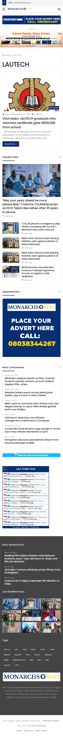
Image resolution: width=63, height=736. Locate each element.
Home (7, 55)
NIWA (6, 660)
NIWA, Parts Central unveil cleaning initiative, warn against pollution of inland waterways (40, 241)
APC (16, 649)
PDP (17, 665)
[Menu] (3, 10)
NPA (31, 660)
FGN (24, 649)
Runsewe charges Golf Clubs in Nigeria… (23, 491)
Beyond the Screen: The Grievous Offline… (23, 507)
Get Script (16, 527)
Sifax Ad (31, 29)
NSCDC (7, 665)
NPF (39, 660)
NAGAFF (18, 655)
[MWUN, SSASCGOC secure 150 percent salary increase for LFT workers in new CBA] (31, 627)
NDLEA (37, 655)
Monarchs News (51, 720)
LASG (51, 649)
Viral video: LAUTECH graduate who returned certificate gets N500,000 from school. (29, 122)
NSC (47, 660)
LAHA (42, 649)
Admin (7, 114)
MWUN (7, 655)
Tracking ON (34, 527)
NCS (28, 655)
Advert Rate (41, 730)
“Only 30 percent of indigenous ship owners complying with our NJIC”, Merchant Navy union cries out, (41, 226)
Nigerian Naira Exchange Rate (32, 455)
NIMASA (48, 655)
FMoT (33, 649)
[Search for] (59, 10)
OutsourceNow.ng (37, 725)
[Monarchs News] (20, 9)
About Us (28, 730)
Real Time (24, 527)
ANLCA (7, 649)
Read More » (11, 144)
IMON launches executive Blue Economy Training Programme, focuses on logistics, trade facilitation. (38, 272)
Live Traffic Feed (25, 469)
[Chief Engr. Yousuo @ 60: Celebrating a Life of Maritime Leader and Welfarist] (51, 627)
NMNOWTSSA (19, 660)
